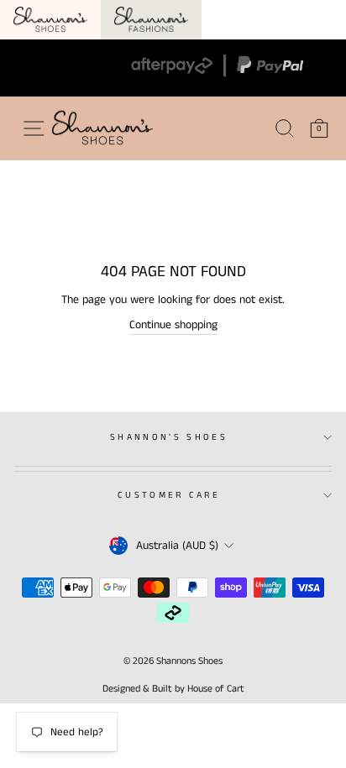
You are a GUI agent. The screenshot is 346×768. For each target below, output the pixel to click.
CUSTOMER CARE (169, 495)
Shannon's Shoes (169, 437)
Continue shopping (173, 324)
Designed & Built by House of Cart (173, 689)
